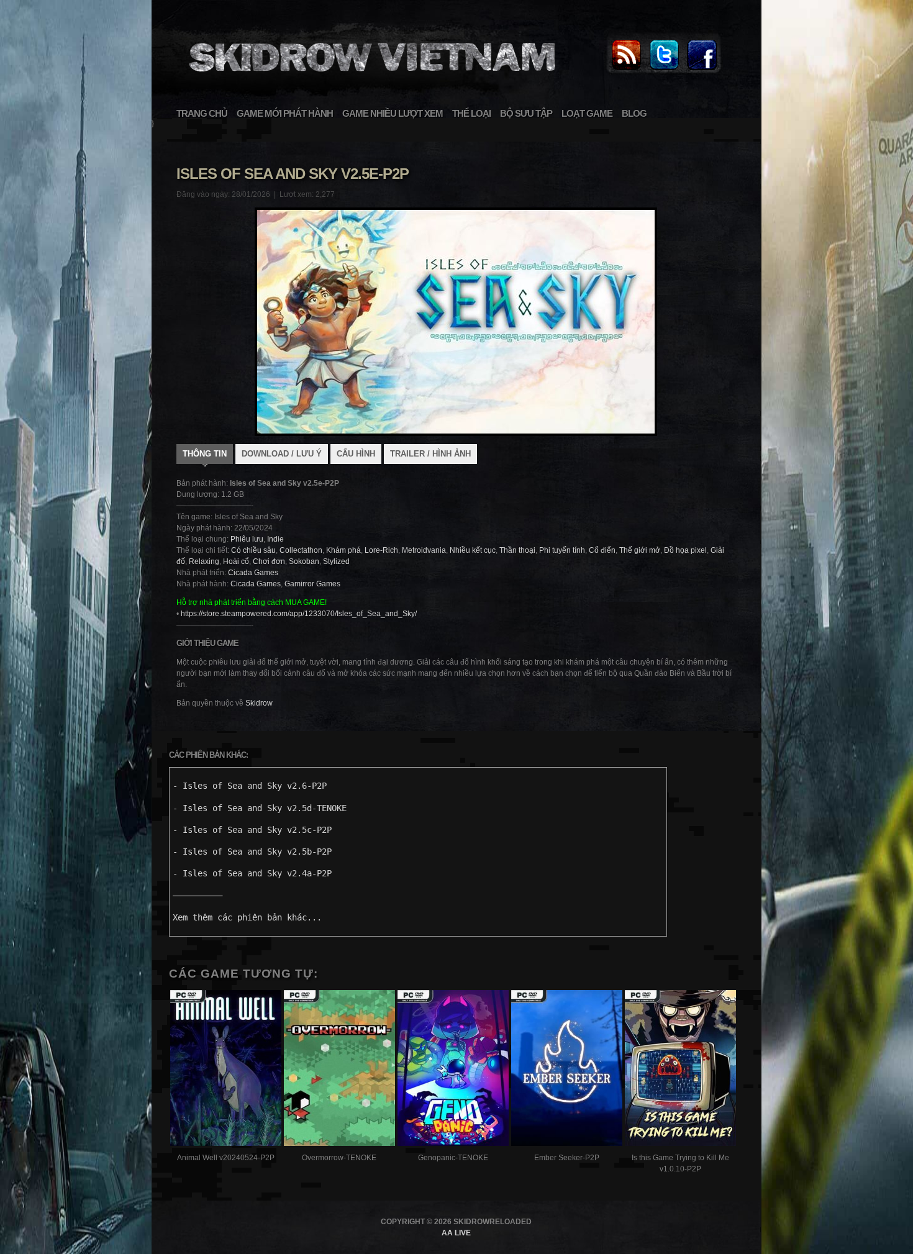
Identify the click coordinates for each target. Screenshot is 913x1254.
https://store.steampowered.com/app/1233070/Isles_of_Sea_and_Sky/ (299, 613)
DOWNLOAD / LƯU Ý (282, 453)
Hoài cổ (236, 561)
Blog (634, 113)
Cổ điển (602, 550)
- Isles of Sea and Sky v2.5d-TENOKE (260, 808)
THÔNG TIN (205, 453)
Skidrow (259, 703)
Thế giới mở (639, 550)
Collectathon (300, 550)
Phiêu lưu (246, 539)
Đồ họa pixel (685, 550)
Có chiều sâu (253, 550)
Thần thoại (517, 550)
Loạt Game (586, 113)
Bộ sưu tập (526, 113)
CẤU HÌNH (356, 453)
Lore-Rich (381, 550)
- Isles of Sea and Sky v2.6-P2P (250, 786)
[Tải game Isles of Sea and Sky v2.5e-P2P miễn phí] (370, 78)
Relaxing (204, 561)
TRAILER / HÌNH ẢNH (430, 453)
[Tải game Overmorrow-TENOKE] (339, 1070)
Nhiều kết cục (473, 550)
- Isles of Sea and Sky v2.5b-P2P (252, 851)
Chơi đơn (269, 561)
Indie (275, 539)
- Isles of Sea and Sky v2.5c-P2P (252, 830)
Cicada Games (253, 572)
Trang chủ (201, 113)
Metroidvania (424, 550)
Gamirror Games (312, 583)
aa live (456, 1233)
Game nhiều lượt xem (392, 113)
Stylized (336, 561)
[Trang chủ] (626, 70)
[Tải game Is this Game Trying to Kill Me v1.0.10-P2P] (680, 1070)
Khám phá (343, 550)
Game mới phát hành (285, 113)
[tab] (204, 455)
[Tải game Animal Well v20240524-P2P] (225, 1070)
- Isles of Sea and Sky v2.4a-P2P (252, 873)
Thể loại (471, 113)
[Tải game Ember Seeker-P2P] (566, 1070)
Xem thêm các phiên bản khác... (247, 917)
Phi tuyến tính (562, 550)
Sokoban (304, 561)
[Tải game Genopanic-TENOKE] (453, 1070)
